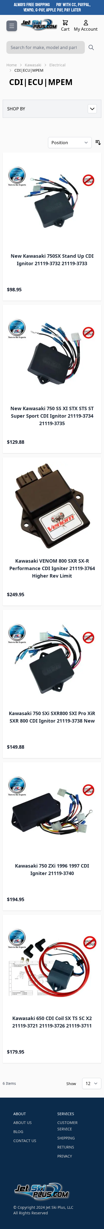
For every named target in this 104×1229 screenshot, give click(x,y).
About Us (22, 1122)
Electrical (57, 64)
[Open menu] (11, 26)
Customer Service (67, 1125)
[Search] (91, 47)
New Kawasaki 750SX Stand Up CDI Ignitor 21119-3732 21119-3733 (52, 260)
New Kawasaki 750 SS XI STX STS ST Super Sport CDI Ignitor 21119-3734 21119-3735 (52, 415)
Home (11, 64)
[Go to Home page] (39, 24)
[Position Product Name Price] (70, 142)
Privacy (64, 1156)
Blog (18, 1131)
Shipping (66, 1138)
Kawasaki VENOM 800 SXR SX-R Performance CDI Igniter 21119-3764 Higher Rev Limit (52, 568)
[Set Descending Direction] (98, 142)
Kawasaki (33, 64)
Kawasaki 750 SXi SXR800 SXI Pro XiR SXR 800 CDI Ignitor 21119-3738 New (52, 717)
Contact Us (24, 1140)
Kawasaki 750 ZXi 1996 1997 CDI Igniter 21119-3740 (52, 869)
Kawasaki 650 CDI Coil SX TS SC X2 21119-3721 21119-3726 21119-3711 (52, 1022)
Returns (65, 1147)
